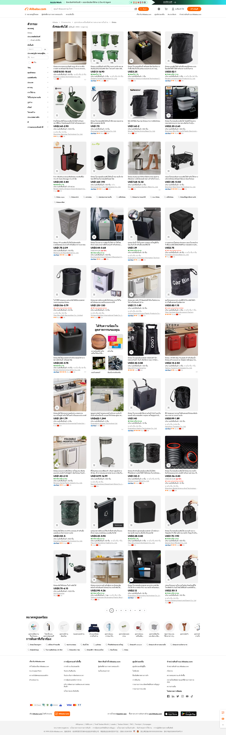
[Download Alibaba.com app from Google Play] (189, 713)
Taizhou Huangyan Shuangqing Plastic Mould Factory (107, 597)
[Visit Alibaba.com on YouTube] (187, 696)
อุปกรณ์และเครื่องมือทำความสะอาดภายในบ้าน (91, 22)
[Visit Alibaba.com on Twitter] (177, 696)
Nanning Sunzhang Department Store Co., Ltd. (107, 484)
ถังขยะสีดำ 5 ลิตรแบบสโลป (95, 650)
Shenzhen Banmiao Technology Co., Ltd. (68, 134)
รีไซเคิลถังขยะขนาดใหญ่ (115, 645)
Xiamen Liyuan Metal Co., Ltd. (138, 481)
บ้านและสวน (66, 22)
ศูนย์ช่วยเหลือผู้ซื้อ (139, 666)
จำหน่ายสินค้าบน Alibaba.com (178, 666)
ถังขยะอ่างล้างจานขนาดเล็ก (157, 645)
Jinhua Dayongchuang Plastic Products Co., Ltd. (144, 313)
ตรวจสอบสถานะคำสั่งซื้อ (176, 675)
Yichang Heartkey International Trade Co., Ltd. (107, 315)
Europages (147, 724)
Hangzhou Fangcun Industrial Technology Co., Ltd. (144, 78)
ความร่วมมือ (171, 686)
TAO (131, 724)
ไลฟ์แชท (136, 671)
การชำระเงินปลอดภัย (71, 666)
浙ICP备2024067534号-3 (173, 731)
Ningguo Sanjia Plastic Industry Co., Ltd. (67, 483)
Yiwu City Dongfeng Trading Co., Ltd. (104, 543)
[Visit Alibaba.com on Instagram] (182, 696)
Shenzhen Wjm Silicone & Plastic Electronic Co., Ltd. (181, 131)
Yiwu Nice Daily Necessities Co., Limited (68, 315)
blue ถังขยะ (156, 197)
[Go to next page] (144, 610)
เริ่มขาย (170, 671)
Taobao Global (123, 724)
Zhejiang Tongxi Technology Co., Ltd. (104, 78)
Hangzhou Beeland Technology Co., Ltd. (67, 541)
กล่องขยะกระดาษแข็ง (105, 197)
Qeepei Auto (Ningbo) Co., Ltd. (176, 543)
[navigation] (38, 317)
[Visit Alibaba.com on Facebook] (168, 696)
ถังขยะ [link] (114, 22)
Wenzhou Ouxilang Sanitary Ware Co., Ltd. (143, 187)
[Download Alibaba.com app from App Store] (171, 713)
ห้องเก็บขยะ (113, 650)
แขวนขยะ (89, 197)
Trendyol (138, 724)
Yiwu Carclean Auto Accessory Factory (179, 312)
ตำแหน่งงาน (33, 680)
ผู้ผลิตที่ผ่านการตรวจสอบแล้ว (108, 666)
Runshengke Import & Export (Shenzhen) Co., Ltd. (107, 257)
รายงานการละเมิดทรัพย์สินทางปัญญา (146, 684)
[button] (135, 9)
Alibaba (55, 22)
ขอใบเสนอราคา (104, 671)
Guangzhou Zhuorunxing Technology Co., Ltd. (144, 595)
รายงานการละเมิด (139, 689)
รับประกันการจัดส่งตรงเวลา (74, 675)
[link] (223, 713)
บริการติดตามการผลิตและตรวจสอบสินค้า (77, 685)
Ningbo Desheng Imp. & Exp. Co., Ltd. (66, 370)
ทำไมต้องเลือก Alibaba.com (39, 666)
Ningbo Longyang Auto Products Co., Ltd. (180, 78)
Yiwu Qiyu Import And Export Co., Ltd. (141, 543)
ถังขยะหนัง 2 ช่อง (74, 650)
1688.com (88, 724)
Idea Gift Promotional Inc (137, 368)
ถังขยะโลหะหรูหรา (35, 645)
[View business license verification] (134, 731)
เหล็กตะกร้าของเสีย (54, 645)
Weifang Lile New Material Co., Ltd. (66, 253)
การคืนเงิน (136, 680)
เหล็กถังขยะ (122, 197)
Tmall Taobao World (101, 724)
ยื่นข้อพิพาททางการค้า (141, 675)
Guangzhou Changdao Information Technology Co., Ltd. (144, 258)
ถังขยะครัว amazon (136, 645)
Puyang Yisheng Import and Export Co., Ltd (180, 600)
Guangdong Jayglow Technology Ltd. (104, 423)
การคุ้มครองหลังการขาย (72, 680)
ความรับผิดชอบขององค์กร (38, 675)
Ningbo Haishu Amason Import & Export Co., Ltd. (69, 189)
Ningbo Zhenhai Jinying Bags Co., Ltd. (141, 131)
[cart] (166, 9)
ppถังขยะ (98, 645)
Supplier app (121, 714)
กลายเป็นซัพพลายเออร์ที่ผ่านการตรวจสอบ (180, 681)
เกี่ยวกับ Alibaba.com (37, 661)
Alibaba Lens (37, 714)
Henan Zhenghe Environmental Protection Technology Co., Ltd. (69, 423)
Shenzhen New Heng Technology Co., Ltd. (180, 187)
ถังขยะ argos (60, 197)
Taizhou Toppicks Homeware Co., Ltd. (178, 368)
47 (140, 610)
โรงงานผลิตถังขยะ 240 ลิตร (54, 650)
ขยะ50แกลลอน (71, 645)
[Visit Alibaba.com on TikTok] (191, 696)
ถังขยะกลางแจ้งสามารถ (180, 645)
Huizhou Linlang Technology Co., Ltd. (66, 77)
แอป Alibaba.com (155, 714)
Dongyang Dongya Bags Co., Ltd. (177, 255)
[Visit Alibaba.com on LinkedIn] (173, 696)
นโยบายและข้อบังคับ (71, 691)
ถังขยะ (126, 650)
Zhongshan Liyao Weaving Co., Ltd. (103, 131)
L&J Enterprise (58, 593)
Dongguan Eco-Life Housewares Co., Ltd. (106, 187)
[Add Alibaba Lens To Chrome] (62, 713)
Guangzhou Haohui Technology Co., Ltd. (142, 428)
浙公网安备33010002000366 (151, 731)
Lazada (113, 724)
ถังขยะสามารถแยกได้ (139, 197)
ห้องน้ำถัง (86, 645)
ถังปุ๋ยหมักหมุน (34, 650)
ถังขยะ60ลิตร (60, 202)
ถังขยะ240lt (75, 197)
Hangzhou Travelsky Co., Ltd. (175, 426)
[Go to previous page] (107, 610)
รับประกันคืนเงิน (70, 671)
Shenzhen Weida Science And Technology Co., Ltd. (181, 488)
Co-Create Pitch (35, 671)
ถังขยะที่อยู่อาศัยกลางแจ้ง (188, 197)
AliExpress (79, 724)
